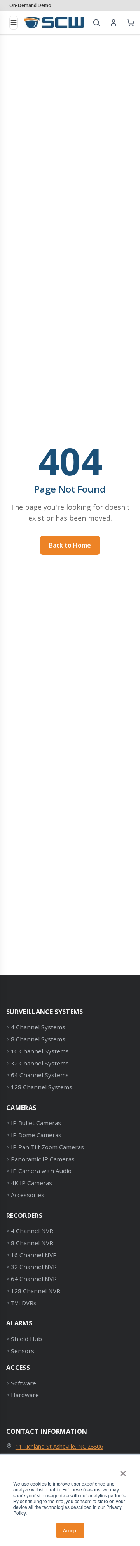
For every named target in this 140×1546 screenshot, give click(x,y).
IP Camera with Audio (41, 1171)
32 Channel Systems (40, 1063)
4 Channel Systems (38, 1027)
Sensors (22, 1351)
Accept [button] (70, 1530)
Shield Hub (26, 1339)
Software (23, 1383)
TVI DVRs (24, 1303)
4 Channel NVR (32, 1231)
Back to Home (70, 545)
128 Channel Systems (41, 1087)
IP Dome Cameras (36, 1135)
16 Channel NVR (34, 1255)
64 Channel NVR (34, 1279)
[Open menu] (13, 23)
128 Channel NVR (35, 1291)
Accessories (27, 1195)
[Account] (113, 22)
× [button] (123, 1471)
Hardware (25, 1395)
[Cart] (130, 22)
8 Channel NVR (32, 1243)
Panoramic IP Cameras (43, 1159)
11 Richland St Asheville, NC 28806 (59, 1446)
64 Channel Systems (40, 1075)
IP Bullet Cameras (36, 1123)
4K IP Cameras (31, 1183)
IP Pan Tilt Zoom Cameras (47, 1147)
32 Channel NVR (34, 1266)
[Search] (96, 22)
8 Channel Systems (38, 1039)
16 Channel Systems (40, 1051)
